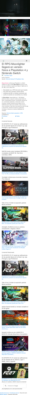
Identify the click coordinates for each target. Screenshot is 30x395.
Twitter (18, 116)
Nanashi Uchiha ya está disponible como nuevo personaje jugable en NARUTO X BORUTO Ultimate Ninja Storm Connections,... (14, 353)
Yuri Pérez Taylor (8, 75)
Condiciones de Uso (14, 393)
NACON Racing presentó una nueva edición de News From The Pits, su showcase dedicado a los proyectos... (15, 173)
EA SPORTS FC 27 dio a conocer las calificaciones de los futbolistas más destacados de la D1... (14, 379)
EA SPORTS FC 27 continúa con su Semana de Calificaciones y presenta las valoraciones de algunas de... (14, 146)
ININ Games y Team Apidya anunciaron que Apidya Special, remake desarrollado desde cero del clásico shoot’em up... (14, 327)
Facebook (4, 116)
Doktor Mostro (3, 394)
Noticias (12, 79)
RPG (22, 113)
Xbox (23, 79)
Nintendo (8, 79)
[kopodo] (3, 60)
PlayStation (18, 79)
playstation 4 (17, 113)
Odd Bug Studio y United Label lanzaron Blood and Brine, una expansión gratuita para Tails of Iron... (13, 222)
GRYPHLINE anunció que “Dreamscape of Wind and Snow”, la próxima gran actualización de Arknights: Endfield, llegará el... (14, 247)
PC (15, 79)
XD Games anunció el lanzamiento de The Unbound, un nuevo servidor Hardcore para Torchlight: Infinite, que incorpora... (15, 198)
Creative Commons (4, 393)
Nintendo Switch (10, 113)
